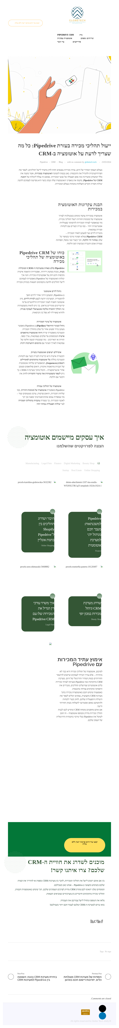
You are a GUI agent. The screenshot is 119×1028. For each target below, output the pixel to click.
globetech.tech (91, 162)
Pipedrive (44, 162)
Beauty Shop (96, 619)
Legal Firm (50, 625)
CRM (53, 162)
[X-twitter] (102, 1008)
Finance (98, 551)
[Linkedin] (102, 1015)
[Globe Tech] (77, 14)
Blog (61, 162)
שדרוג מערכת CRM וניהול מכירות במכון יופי (90, 608)
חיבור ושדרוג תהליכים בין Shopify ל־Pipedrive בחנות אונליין (46, 529)
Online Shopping (47, 545)
